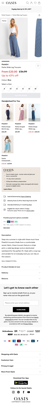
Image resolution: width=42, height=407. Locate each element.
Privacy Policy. (28, 324)
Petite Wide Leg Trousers (20, 15)
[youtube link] (28, 392)
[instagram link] (13, 392)
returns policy (30, 210)
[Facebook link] (23, 392)
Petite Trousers (6, 15)
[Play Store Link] (21, 383)
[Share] (39, 15)
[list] (21, 40)
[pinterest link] (18, 392)
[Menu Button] (3, 3)
